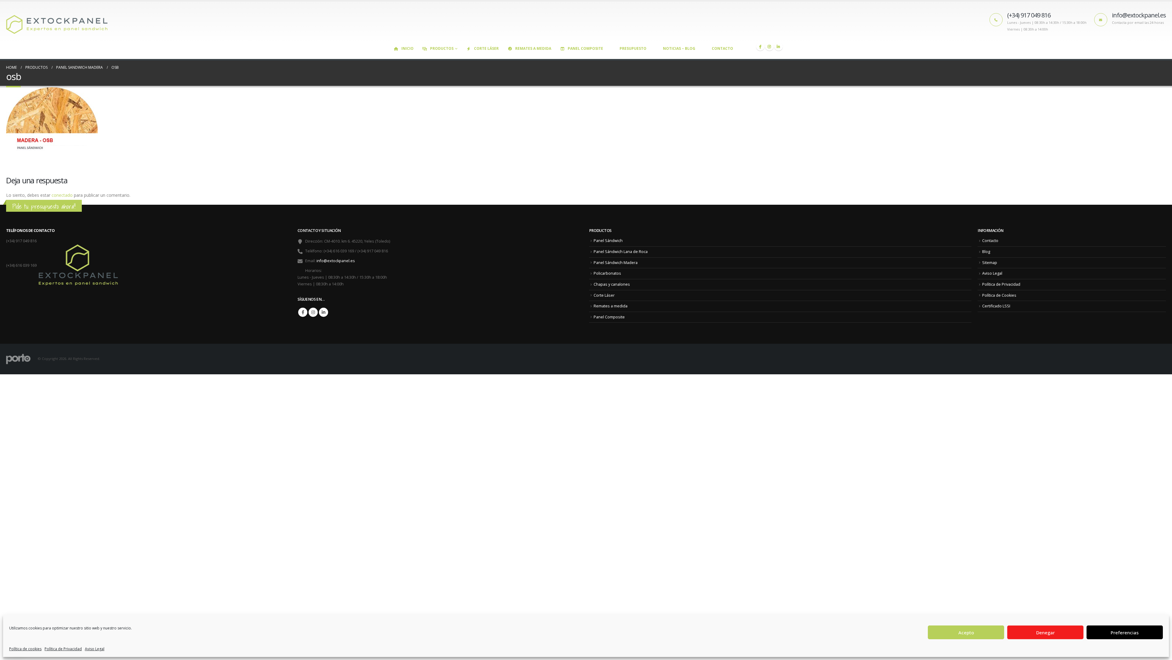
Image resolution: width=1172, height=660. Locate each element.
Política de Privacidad (63, 648)
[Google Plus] (769, 46)
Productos (442, 48)
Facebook (302, 312)
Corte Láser (486, 48)
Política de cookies (25, 648)
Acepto (966, 632)
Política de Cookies (999, 295)
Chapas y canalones (612, 284)
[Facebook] (760, 46)
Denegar (1045, 632)
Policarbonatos (607, 273)
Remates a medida (533, 48)
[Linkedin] (778, 46)
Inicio (407, 48)
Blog (986, 251)
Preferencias (1125, 632)
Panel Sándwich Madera (616, 262)
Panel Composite (585, 48)
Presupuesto (633, 48)
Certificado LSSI (996, 306)
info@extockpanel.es (336, 260)
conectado (62, 195)
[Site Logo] (59, 22)
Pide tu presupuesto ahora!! (44, 206)
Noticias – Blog (679, 48)
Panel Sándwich (608, 240)
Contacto (722, 48)
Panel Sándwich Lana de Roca (621, 251)
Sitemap (989, 262)
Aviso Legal (94, 648)
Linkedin (323, 312)
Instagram (313, 312)
